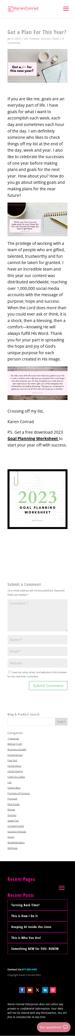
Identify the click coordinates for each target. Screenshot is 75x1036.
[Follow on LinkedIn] (45, 990)
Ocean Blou (14, 787)
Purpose (34, 38)
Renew (11, 809)
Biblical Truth (15, 744)
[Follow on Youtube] (30, 990)
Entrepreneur (15, 755)
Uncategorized (16, 826)
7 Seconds (13, 738)
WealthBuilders (16, 842)
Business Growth (17, 749)
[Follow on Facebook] (22, 990)
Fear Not (12, 760)
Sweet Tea (13, 820)
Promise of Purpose (19, 793)
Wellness (13, 848)
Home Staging (15, 771)
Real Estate (14, 804)
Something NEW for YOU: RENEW (35, 948)
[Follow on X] (37, 990)
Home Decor (15, 766)
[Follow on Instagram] (53, 990)
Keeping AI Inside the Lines (31, 927)
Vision (55, 38)
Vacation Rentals (17, 831)
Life (26, 38)
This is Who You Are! (26, 937)
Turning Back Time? (25, 905)
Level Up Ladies (16, 776)
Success (46, 38)
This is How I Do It (24, 916)
